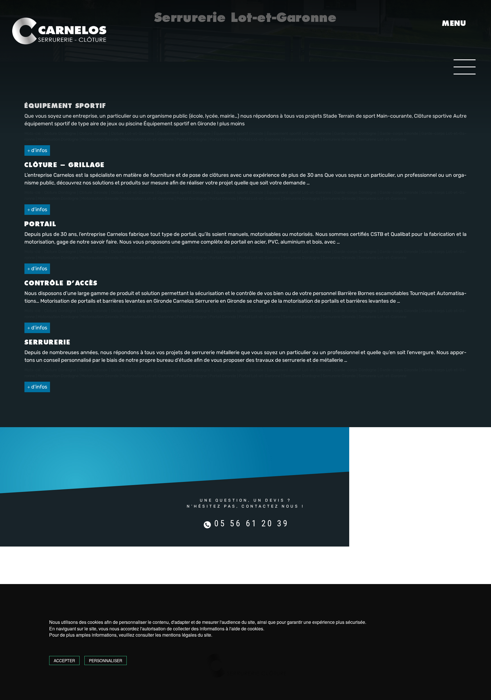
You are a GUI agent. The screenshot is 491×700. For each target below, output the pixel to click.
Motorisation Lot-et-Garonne (147, 198)
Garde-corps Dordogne (355, 192)
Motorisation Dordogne (58, 198)
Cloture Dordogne (60, 192)
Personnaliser (105, 660)
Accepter (64, 660)
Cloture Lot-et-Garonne (132, 192)
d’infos (38, 150)
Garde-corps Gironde (399, 192)
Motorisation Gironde (100, 198)
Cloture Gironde (93, 192)
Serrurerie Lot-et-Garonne (382, 198)
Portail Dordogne (191, 198)
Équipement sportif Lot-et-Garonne (299, 192)
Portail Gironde (222, 198)
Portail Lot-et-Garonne (259, 198)
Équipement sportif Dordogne (184, 192)
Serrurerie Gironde (339, 198)
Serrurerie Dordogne (301, 198)
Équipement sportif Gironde (238, 192)
